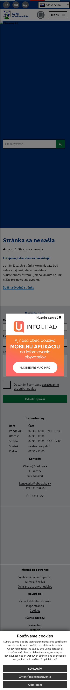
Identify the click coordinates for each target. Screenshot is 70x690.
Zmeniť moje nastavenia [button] (35, 676)
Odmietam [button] (35, 684)
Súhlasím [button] (35, 668)
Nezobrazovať (47, 317)
